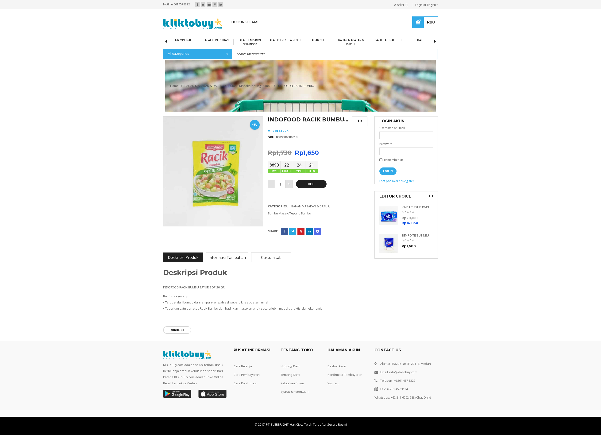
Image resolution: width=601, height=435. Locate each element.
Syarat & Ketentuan (294, 391)
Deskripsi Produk (183, 257)
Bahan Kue (317, 40)
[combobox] (197, 54)
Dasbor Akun (336, 366)
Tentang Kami (290, 375)
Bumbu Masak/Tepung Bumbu (250, 86)
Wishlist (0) (401, 5)
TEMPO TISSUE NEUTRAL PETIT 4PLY (417, 235)
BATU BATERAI (384, 40)
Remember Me (393, 160)
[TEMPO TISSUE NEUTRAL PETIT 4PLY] (390, 243)
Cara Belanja (243, 366)
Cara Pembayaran (247, 375)
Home (174, 86)
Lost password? (390, 181)
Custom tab (271, 257)
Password (386, 144)
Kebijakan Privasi (293, 383)
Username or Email (392, 128)
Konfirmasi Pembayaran (344, 375)
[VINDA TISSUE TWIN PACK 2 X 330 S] (390, 215)
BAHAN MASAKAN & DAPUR (204, 86)
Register (408, 181)
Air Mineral (183, 40)
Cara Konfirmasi (245, 383)
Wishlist (333, 383)
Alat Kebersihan (217, 40)
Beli (311, 184)
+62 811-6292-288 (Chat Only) (411, 397)
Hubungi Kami (290, 366)
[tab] (183, 257)
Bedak (418, 40)
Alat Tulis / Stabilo (284, 40)
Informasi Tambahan (227, 257)
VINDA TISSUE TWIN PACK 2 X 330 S (417, 207)
